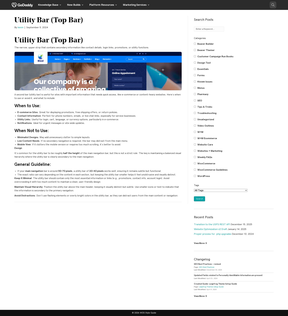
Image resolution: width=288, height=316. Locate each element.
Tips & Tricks (204, 107)
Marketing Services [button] (135, 5)
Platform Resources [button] (101, 5)
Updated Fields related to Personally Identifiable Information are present (228, 275)
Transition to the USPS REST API (212, 224)
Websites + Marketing (209, 151)
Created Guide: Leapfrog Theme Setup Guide (215, 284)
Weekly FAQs (204, 157)
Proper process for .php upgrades (212, 234)
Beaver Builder (205, 44)
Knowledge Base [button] (48, 5)
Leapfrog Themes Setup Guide (211, 287)
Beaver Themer (206, 50)
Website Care (205, 144)
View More (199, 243)
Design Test (204, 63)
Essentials (203, 69)
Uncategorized (205, 119)
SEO (199, 100)
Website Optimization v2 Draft (210, 229)
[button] (273, 4)
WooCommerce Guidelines (212, 170)
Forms (201, 75)
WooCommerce (206, 163)
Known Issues (204, 81)
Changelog (202, 259)
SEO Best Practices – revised (207, 264)
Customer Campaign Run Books (215, 56)
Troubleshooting (206, 113)
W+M (200, 132)
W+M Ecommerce (207, 138)
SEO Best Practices (206, 267)
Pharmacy (202, 94)
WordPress (203, 176)
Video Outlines (205, 126)
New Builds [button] (74, 5)
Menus (201, 88)
